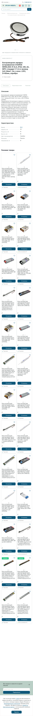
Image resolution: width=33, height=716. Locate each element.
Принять (16, 712)
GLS (21, 127)
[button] (7, 536)
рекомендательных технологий (12, 703)
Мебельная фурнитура (12, 13)
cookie (17, 698)
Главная (3, 13)
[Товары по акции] (20, 5)
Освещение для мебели (24, 13)
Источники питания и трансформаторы (16, 15)
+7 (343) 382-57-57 (27, 2)
